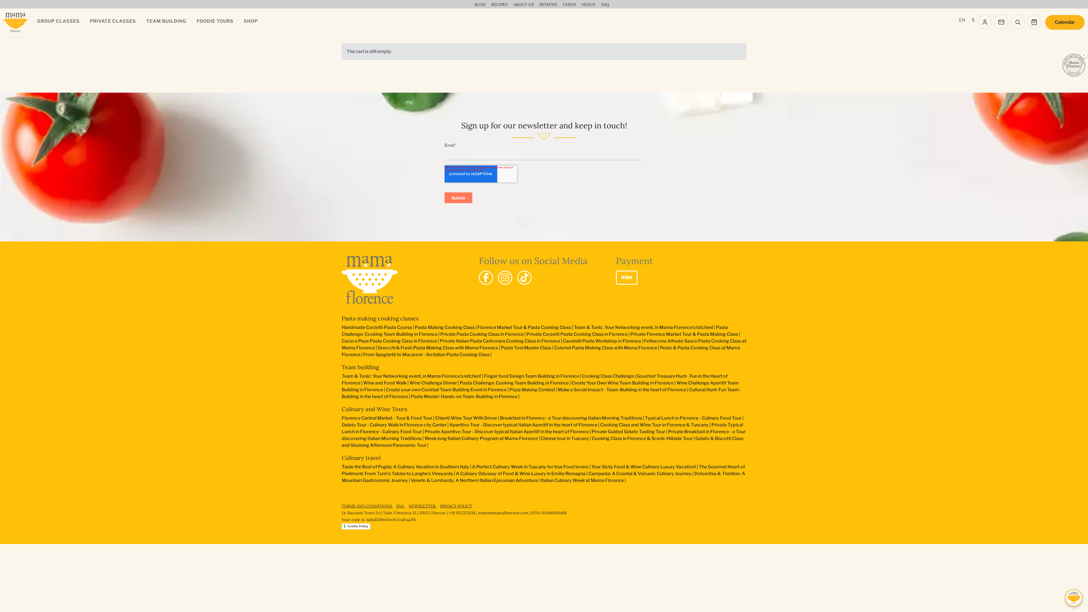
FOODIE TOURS (215, 21)
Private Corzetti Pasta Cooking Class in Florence (577, 334)
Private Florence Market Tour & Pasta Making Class (684, 334)
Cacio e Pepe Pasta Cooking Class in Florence (389, 341)
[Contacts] (1001, 22)
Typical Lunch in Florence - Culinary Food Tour (693, 418)
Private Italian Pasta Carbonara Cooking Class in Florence (500, 341)
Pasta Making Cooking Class (445, 327)
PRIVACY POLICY (456, 506)
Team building (360, 367)
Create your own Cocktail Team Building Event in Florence (446, 389)
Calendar (1065, 22)
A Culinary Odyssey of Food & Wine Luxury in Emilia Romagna (521, 473)
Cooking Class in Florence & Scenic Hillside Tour (642, 438)
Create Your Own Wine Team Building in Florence (622, 383)
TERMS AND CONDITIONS (367, 506)
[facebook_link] (486, 278)
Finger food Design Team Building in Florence (531, 376)
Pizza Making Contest (532, 389)
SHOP (251, 21)
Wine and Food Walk (385, 383)
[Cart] (1034, 22)
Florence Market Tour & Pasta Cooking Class (524, 327)
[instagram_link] (505, 278)
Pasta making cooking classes (380, 318)
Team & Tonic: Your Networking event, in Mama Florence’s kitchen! (643, 327)
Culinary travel (361, 457)
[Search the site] (1018, 22)
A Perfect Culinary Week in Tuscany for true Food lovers (530, 466)
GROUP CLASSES (58, 21)
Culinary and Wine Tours (374, 409)
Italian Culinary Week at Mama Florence (582, 480)
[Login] (985, 22)
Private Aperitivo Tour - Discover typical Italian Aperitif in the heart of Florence (507, 431)
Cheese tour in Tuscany (565, 438)
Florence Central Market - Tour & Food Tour (387, 418)
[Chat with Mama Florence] (1073, 597)
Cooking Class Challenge (608, 376)
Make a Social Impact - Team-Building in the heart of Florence (622, 389)
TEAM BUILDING (166, 21)
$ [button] (973, 20)
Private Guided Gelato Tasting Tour (628, 431)
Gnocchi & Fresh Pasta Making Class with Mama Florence (438, 347)
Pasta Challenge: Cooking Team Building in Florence (514, 383)
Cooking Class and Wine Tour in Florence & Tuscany (654, 425)
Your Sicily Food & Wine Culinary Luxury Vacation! (643, 466)
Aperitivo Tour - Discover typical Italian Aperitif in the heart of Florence (523, 425)
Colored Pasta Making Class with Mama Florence (605, 347)
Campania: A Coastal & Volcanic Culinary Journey (640, 473)
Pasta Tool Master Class (526, 347)
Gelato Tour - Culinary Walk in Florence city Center (394, 425)
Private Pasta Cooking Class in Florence (482, 334)
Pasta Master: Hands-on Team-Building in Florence (464, 396)
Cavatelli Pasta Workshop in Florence (602, 341)
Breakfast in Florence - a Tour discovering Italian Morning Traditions (571, 418)
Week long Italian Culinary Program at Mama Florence (481, 438)
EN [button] (962, 20)
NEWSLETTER (423, 506)
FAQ (400, 506)
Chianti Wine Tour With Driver (466, 418)
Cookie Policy (357, 526)
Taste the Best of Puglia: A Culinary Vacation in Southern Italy (405, 466)
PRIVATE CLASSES (113, 21)
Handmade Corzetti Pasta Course (377, 327)
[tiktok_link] (524, 278)
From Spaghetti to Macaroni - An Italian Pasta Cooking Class (426, 354)
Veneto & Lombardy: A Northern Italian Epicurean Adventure (474, 480)
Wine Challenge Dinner (433, 383)
